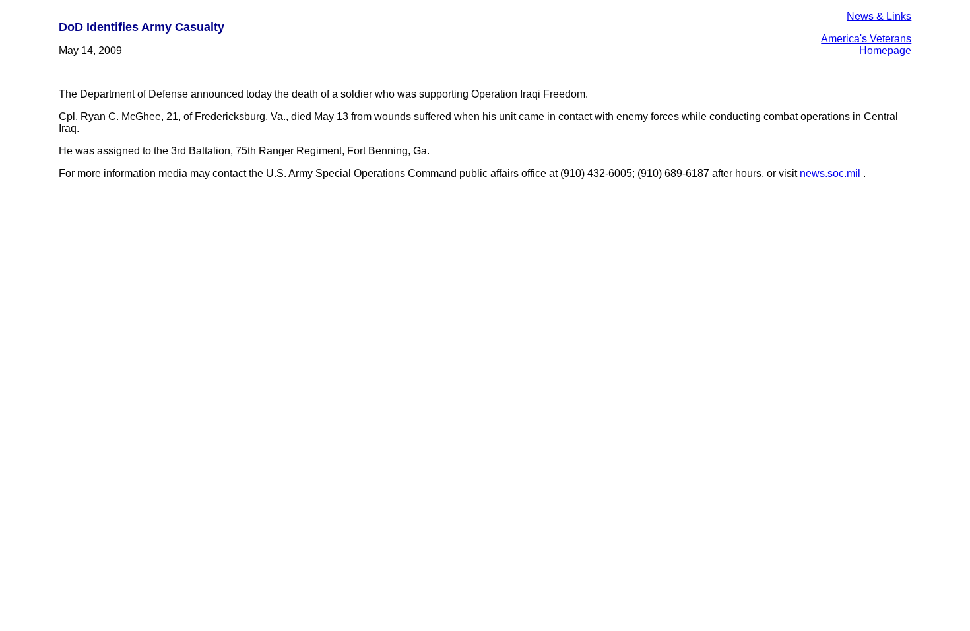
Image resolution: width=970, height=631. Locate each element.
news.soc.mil (830, 173)
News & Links (879, 16)
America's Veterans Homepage (866, 44)
